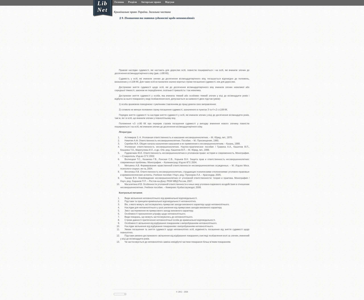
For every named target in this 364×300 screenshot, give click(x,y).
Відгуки (169, 2)
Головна (119, 2)
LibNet (102, 6)
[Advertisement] (186, 45)
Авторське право (151, 2)
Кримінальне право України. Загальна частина (142, 11)
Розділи (132, 2)
